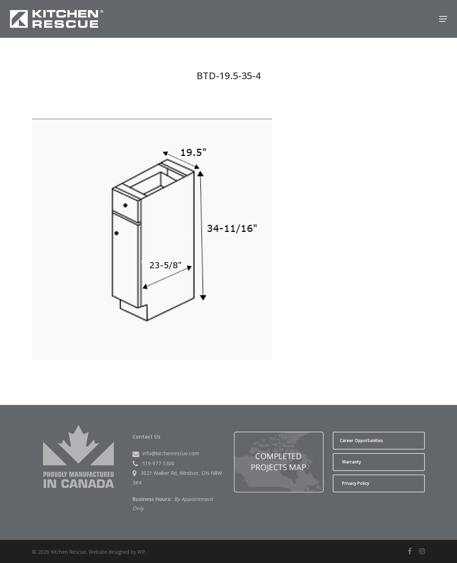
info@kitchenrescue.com (170, 453)
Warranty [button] (351, 462)
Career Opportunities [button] (361, 440)
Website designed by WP (117, 551)
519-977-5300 (158, 463)
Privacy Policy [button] (355, 483)
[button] (443, 18)
